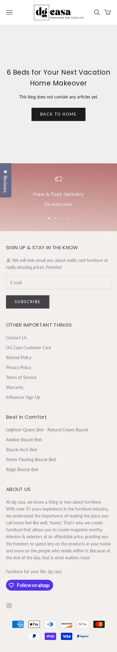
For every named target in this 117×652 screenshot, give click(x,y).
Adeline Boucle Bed (24, 439)
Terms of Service (21, 377)
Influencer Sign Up (23, 397)
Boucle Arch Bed (21, 449)
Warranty (14, 387)
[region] (58, 191)
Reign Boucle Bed (22, 469)
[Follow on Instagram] (9, 606)
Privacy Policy (18, 367)
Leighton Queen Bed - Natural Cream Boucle (47, 429)
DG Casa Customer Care (28, 347)
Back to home (58, 114)
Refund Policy (19, 357)
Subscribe (28, 301)
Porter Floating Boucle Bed (31, 459)
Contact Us (16, 337)
